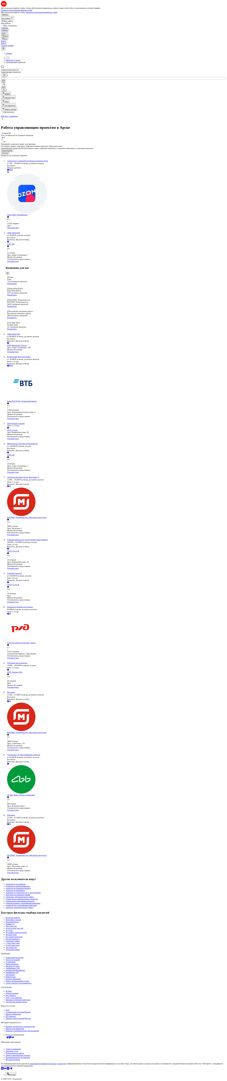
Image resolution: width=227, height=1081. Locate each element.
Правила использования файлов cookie (41, 12)
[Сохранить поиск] (3, 81)
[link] (5, 35)
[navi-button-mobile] (3, 49)
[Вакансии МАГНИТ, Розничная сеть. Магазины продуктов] (116, 502)
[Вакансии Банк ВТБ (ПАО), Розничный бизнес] (116, 383)
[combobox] (12, 70)
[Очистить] (4, 75)
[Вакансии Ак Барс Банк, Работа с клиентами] (116, 779)
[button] (3, 41)
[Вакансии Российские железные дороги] (116, 628)
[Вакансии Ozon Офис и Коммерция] (116, 194)
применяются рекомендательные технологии (48, 1064)
